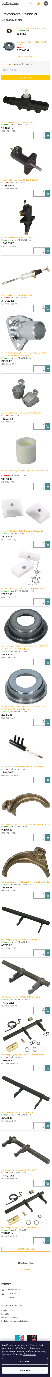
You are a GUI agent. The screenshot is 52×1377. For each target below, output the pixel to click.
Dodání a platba (7, 1310)
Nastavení (25, 1361)
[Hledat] (31, 3)
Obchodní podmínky (9, 1317)
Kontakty (5, 1314)
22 (38, 1256)
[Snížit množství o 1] (43, 137)
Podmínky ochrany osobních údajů (15, 1321)
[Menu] (46, 3)
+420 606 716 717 (12, 1293)
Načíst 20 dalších (26, 1249)
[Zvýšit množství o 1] (43, 134)
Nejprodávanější (9, 70)
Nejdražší (30, 64)
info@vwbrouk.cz (13, 1289)
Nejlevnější (18, 64)
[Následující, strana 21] (31, 1256)
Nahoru (27, 1269)
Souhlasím (25, 1370)
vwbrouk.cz (10, 1297)
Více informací (29, 1354)
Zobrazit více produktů (25, 56)
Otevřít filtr (26, 78)
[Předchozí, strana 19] (20, 1256)
